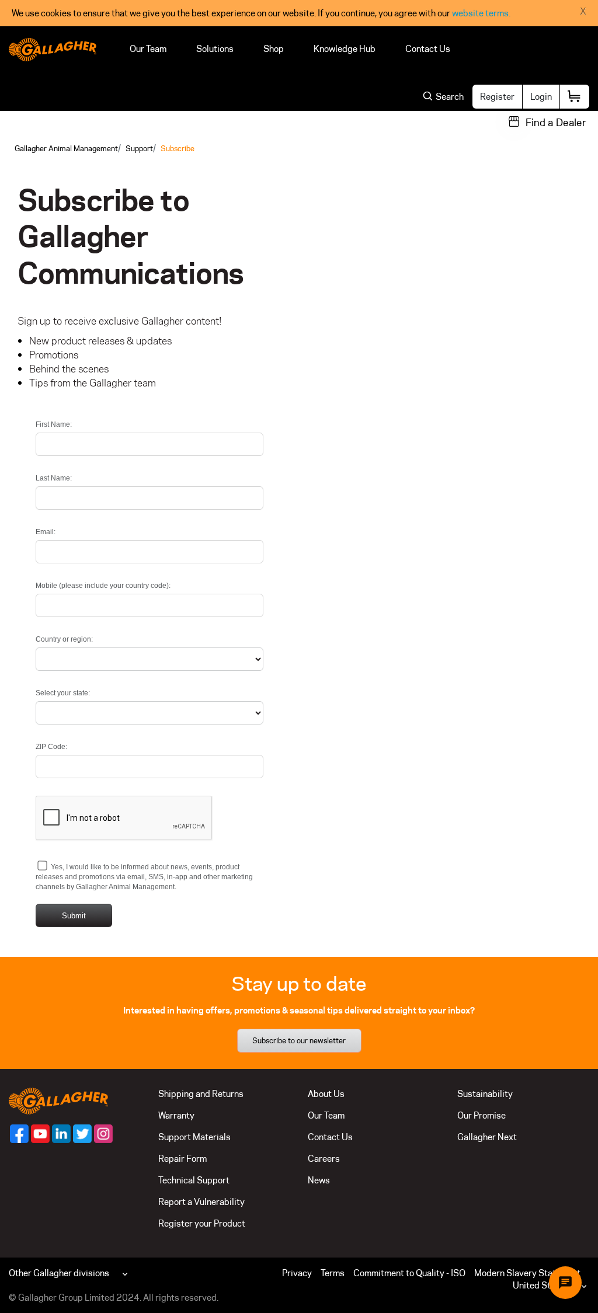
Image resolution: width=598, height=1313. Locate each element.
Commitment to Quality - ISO (409, 1273)
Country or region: (64, 639)
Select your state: (63, 693)
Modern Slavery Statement (527, 1273)
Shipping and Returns (201, 1094)
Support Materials (194, 1137)
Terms (333, 1273)
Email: (45, 532)
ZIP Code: (51, 747)
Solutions (215, 49)
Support (139, 148)
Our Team (148, 49)
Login (541, 96)
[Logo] (52, 49)
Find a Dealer (556, 123)
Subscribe (177, 148)
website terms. (481, 13)
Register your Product (201, 1223)
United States (540, 1285)
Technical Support (194, 1180)
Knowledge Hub (345, 49)
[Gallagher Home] (58, 1100)
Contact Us (427, 49)
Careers (324, 1158)
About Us (326, 1094)
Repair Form (182, 1158)
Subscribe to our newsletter (299, 1040)
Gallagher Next (487, 1137)
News (319, 1180)
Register (497, 96)
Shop (273, 49)
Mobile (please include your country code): (103, 585)
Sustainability (485, 1094)
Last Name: (54, 478)
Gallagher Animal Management (66, 148)
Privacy (297, 1273)
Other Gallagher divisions (59, 1273)
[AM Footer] (19, 1133)
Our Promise (481, 1115)
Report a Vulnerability (201, 1202)
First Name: (54, 424)
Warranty (176, 1115)
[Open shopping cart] (574, 97)
